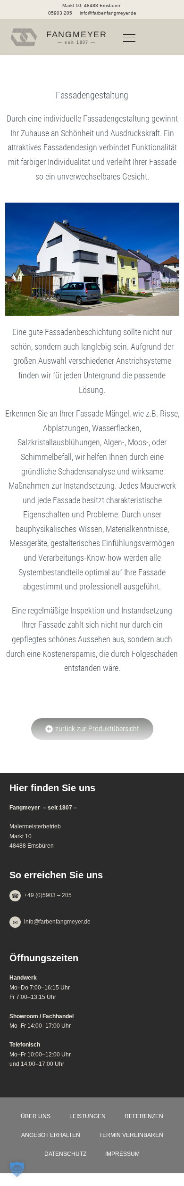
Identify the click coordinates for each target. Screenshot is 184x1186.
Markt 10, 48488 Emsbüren (92, 5)
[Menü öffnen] (129, 37)
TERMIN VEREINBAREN (131, 1135)
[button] (17, 1169)
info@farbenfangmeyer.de (108, 13)
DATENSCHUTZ (65, 1154)
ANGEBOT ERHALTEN (50, 1135)
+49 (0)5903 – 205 (48, 895)
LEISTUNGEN (87, 1116)
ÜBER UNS (35, 1116)
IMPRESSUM (122, 1154)
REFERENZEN (144, 1116)
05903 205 (60, 13)
